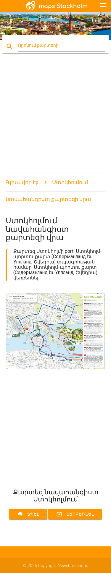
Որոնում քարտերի (38, 45)
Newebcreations (73, 565)
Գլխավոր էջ (22, 182)
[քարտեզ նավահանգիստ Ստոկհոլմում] (56, 367)
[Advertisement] (55, 118)
